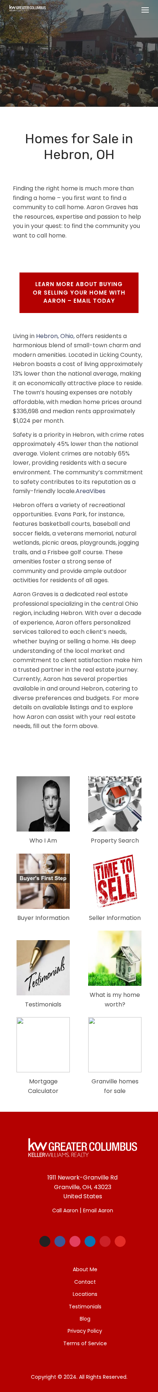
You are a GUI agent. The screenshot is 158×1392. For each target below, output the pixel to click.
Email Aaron (98, 1210)
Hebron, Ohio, (55, 336)
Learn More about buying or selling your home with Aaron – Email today (79, 292)
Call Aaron (65, 1210)
